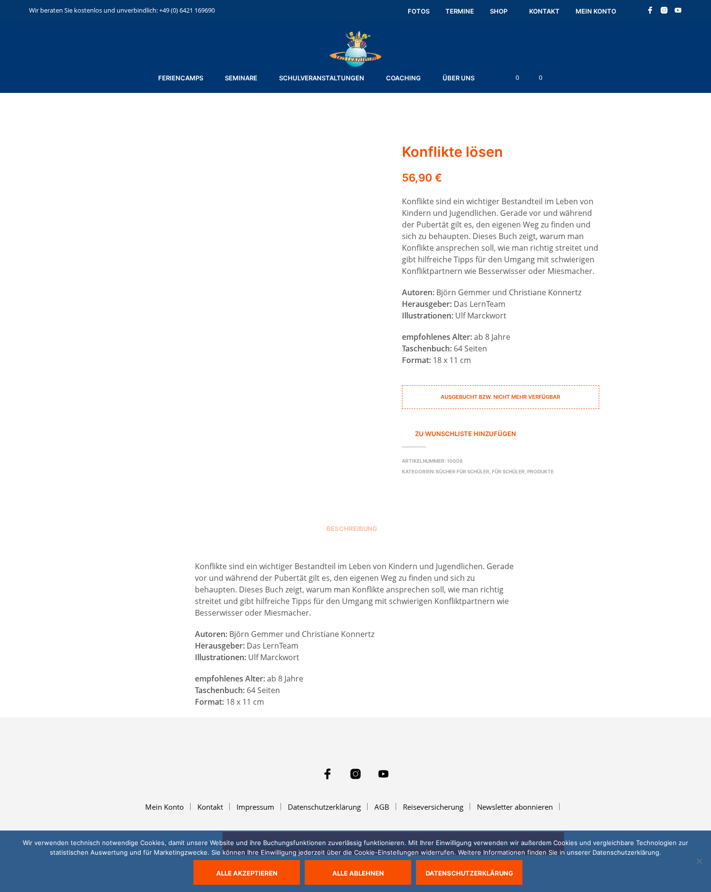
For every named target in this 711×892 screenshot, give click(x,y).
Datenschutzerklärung (324, 807)
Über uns (458, 78)
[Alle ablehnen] (699, 861)
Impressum (255, 807)
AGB (381, 807)
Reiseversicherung (433, 807)
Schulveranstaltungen (321, 78)
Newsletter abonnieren (515, 807)
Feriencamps (180, 78)
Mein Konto (596, 11)
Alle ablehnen (358, 873)
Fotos (419, 11)
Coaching (403, 78)
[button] (511, 78)
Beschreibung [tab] (351, 528)
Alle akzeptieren (247, 873)
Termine (459, 11)
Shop (498, 11)
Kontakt (544, 11)
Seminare (241, 78)
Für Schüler (508, 471)
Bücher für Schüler (462, 471)
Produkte (540, 471)
